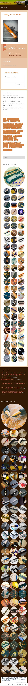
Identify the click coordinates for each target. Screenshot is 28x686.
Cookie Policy (7, 680)
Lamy (14, 130)
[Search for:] (14, 157)
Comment (19, 84)
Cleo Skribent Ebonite (15, 118)
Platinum (18, 142)
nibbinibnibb (15, 135)
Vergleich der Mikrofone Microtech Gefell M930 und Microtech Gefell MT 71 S (13, 391)
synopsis (6, 147)
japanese (9, 130)
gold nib (9, 126)
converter (12, 121)
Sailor (17, 144)
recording (5, 144)
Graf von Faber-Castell (17, 126)
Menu (5, 7)
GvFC (5, 128)
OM (15, 137)
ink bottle (19, 128)
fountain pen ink (19, 123)
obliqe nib (6, 137)
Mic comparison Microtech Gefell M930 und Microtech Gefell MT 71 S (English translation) (14, 382)
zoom (5, 149)
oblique (11, 137)
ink (14, 128)
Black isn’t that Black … (8, 379)
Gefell (5, 126)
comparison (6, 121)
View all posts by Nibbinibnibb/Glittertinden (15, 54)
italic (5, 130)
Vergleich (11, 147)
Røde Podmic (11, 144)
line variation (19, 130)
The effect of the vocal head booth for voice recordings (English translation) (13, 387)
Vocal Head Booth (18, 147)
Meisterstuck (6, 133)
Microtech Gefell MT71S (15, 133)
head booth (10, 128)
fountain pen (11, 123)
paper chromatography (8, 140)
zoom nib (10, 149)
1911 (5, 118)
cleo (8, 118)
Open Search (25, 7)
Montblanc (6, 135)
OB (20, 135)
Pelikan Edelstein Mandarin (9, 142)
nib (10, 135)
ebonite (5, 123)
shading (21, 144)
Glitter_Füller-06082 (12, 15)
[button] (14, 177)
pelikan (15, 140)
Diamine (17, 121)
